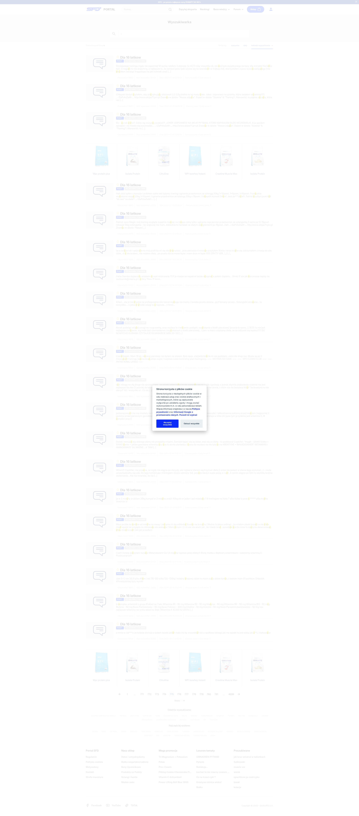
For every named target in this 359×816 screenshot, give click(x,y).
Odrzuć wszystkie (191, 423)
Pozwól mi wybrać (188, 415)
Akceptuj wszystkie (167, 423)
